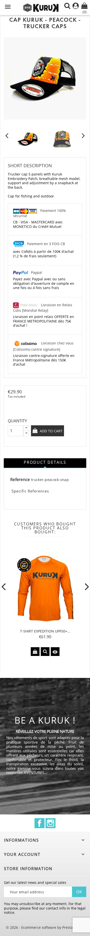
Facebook (39, 823)
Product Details (45, 462)
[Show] (45, 651)
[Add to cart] (35, 651)
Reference (20, 479)
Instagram (51, 823)
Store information (28, 868)
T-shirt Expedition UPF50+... (45, 631)
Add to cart (50, 431)
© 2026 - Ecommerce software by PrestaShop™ (45, 927)
